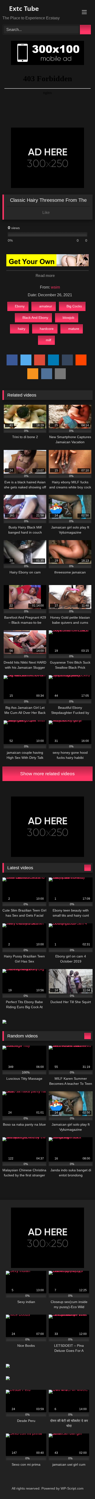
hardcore (47, 329)
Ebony (20, 306)
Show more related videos (47, 773)
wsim (55, 287)
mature (73, 329)
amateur (45, 306)
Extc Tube (23, 8)
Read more (46, 276)
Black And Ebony (35, 317)
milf (48, 340)
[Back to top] (80, 1484)
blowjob (68, 317)
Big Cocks (74, 306)
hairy (21, 329)
